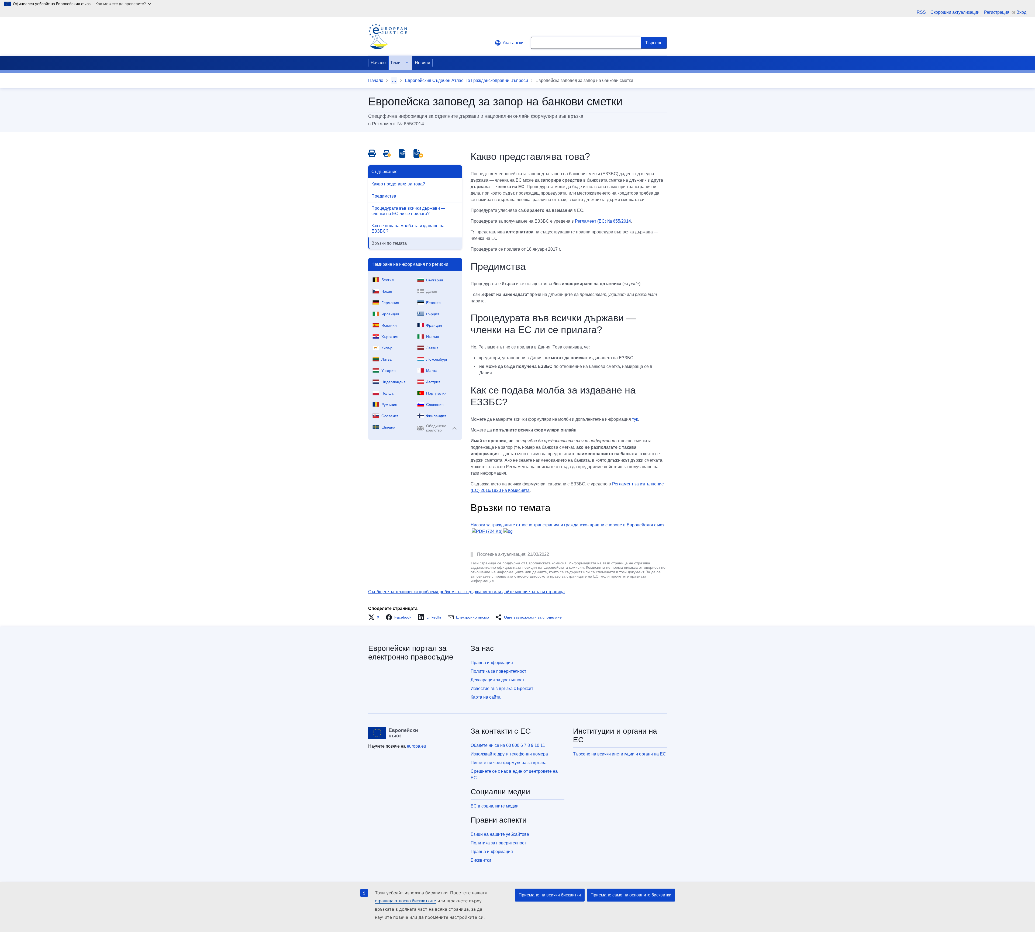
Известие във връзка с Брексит (502, 688)
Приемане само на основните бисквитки (631, 895)
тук (635, 419)
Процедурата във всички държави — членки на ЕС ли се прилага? (408, 211)
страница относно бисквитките (405, 901)
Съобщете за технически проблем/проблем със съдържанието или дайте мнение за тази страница (466, 591)
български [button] (513, 42)
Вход (1021, 12)
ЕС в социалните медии (495, 806)
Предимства (383, 196)
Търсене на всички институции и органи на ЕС (619, 754)
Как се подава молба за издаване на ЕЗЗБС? (407, 228)
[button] (375, 617)
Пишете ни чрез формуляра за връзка (509, 762)
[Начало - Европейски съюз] (393, 733)
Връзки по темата (389, 243)
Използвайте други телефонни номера (509, 754)
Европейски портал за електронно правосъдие (410, 652)
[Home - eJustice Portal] (387, 36)
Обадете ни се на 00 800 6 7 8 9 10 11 (508, 745)
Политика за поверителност (498, 671)
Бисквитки (481, 860)
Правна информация (492, 662)
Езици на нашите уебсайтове (500, 834)
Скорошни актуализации (954, 12)
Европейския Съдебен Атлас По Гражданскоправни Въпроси (466, 80)
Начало (378, 62)
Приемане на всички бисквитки (550, 895)
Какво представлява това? (398, 184)
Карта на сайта (486, 697)
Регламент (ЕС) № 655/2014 (603, 221)
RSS (921, 12)
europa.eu (416, 746)
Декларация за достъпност (497, 680)
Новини (422, 62)
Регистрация (997, 12)
